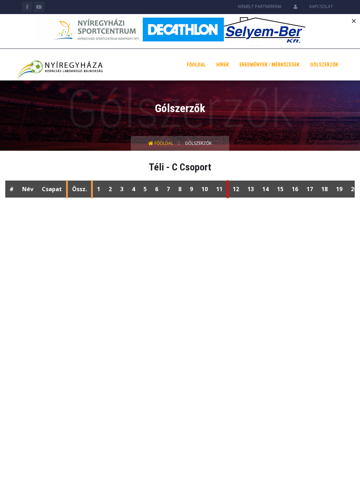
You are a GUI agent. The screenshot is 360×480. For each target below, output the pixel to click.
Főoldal (196, 64)
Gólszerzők (324, 64)
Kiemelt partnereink (260, 6)
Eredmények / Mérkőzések (269, 64)
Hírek (222, 64)
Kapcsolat (321, 6)
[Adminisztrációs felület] (295, 6)
